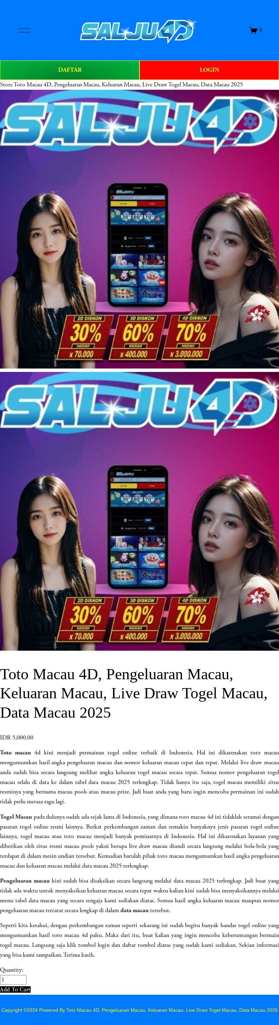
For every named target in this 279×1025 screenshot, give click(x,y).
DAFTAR (70, 69)
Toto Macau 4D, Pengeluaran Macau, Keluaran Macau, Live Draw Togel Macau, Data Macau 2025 (128, 84)
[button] (15, 989)
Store (6, 84)
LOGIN (209, 69)
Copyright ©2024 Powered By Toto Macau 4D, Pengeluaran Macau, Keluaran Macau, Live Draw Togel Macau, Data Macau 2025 (139, 1010)
